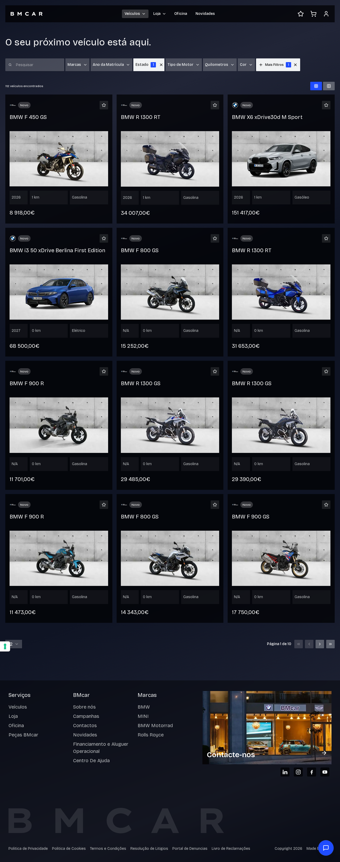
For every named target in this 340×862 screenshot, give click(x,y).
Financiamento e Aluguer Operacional (100, 747)
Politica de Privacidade (28, 848)
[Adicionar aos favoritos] (104, 105)
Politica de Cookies (69, 848)
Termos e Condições (108, 848)
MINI (143, 716)
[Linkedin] (285, 772)
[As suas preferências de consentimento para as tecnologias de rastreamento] (5, 646)
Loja (13, 716)
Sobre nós (84, 707)
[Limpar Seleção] (161, 64)
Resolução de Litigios (149, 848)
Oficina (180, 13)
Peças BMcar (23, 735)
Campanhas (86, 716)
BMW (144, 707)
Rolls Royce (151, 735)
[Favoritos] (301, 14)
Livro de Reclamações (231, 848)
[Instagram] (298, 772)
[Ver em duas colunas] (329, 86)
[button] (295, 65)
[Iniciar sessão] (326, 14)
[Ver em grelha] (316, 86)
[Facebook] (311, 772)
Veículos (17, 707)
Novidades (205, 13)
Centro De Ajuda (91, 761)
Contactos (85, 725)
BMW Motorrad (155, 725)
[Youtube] (324, 772)
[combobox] (13, 644)
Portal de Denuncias (189, 848)
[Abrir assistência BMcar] (326, 848)
